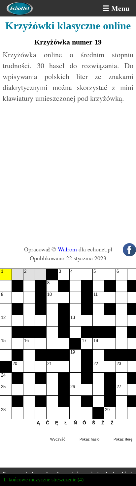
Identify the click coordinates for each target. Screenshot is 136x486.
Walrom (67, 249)
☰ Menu (116, 8)
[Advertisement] (68, 174)
